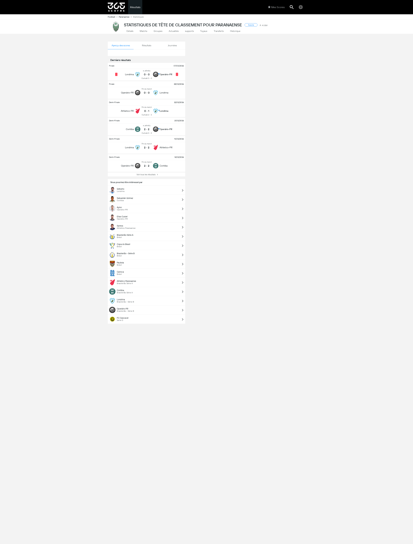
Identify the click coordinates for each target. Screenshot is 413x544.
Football (111, 17)
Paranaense (124, 17)
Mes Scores (278, 7)
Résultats (135, 7)
